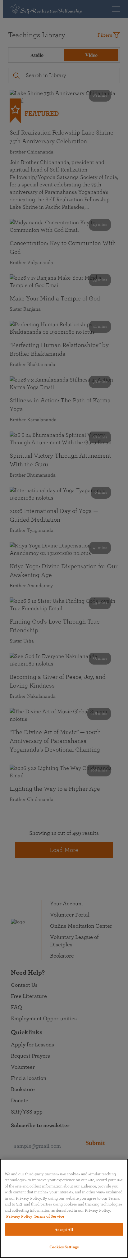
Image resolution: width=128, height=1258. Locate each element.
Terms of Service (49, 1217)
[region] (64, 1208)
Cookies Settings (64, 1247)
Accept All (64, 1229)
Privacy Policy (19, 1217)
